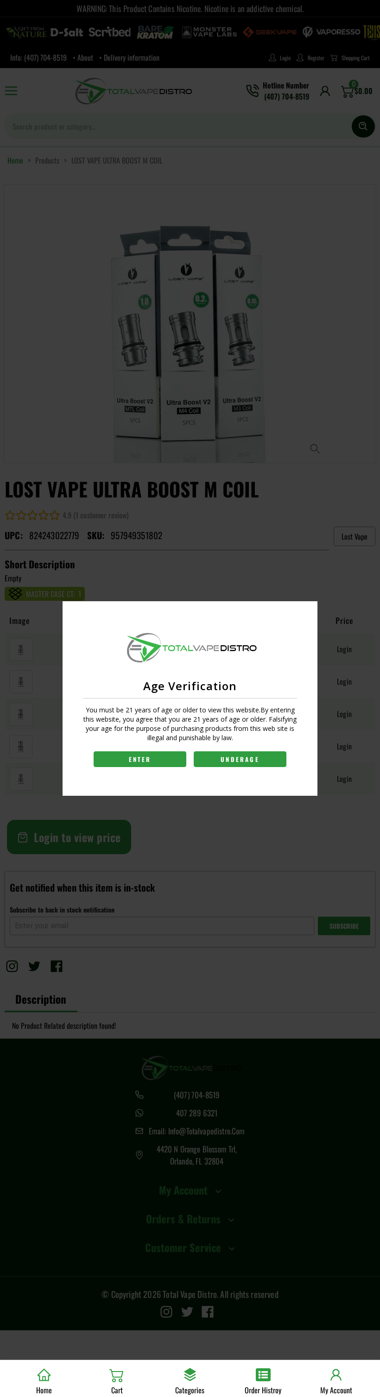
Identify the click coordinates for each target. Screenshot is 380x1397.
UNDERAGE (240, 759)
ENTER (140, 759)
